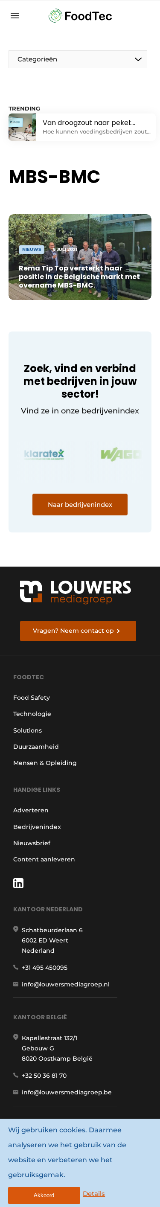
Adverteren (31, 810)
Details (94, 1194)
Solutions (27, 730)
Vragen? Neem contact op (73, 630)
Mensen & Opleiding (45, 763)
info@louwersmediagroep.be (67, 1092)
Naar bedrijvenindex (80, 504)
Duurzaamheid (36, 746)
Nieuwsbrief (31, 843)
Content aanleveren (44, 859)
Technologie (32, 714)
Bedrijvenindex (37, 827)
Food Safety (31, 697)
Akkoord (44, 1195)
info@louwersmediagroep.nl (66, 984)
